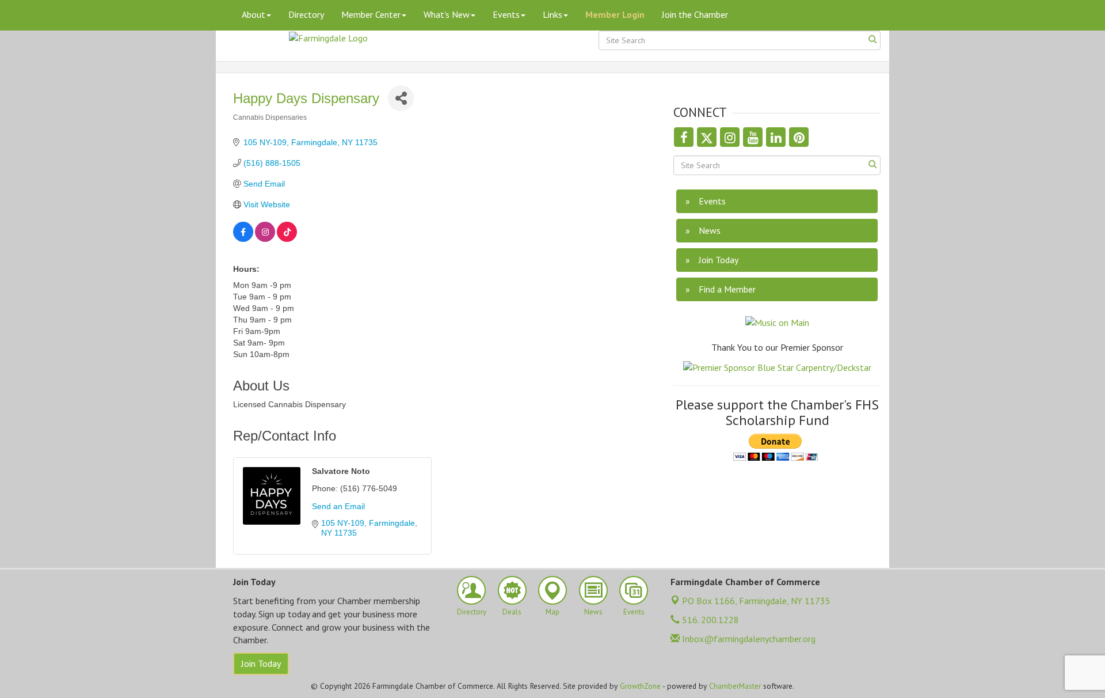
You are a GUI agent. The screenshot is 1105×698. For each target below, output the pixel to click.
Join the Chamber (695, 14)
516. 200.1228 (709, 619)
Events (506, 14)
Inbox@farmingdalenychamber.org (748, 638)
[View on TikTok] (287, 239)
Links (552, 14)
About (253, 14)
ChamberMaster (735, 686)
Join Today (261, 663)
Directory (306, 14)
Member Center (371, 14)
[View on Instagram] (265, 239)
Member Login (615, 14)
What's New (447, 14)
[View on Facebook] (243, 239)
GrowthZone (640, 686)
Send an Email (338, 506)
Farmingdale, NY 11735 (756, 600)
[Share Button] (401, 98)
